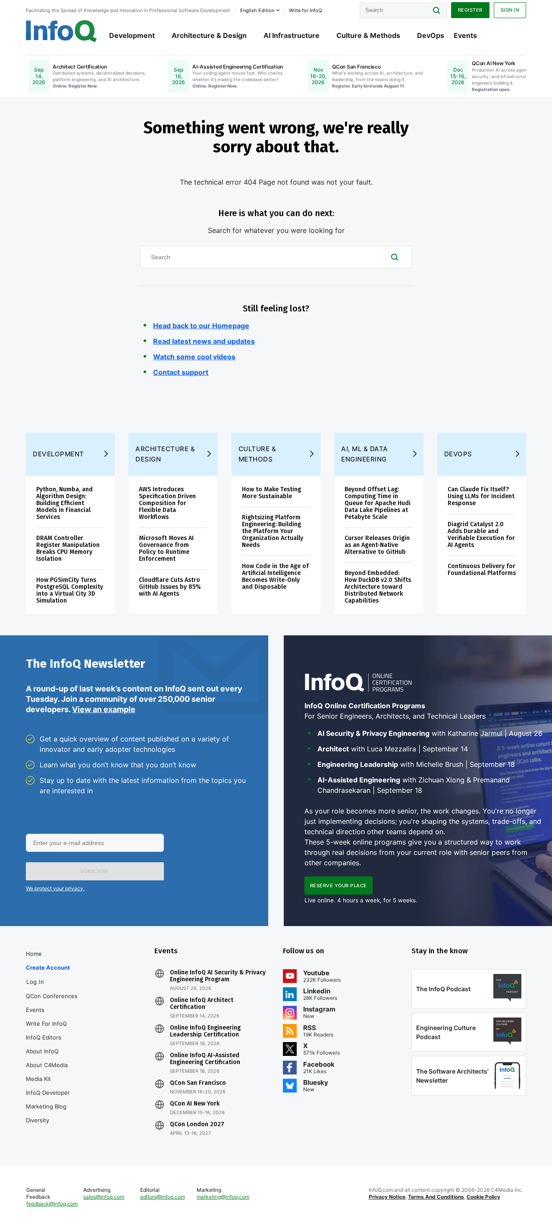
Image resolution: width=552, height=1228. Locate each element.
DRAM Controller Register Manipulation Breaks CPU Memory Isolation (68, 548)
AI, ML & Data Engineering (364, 454)
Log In (35, 981)
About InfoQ (42, 1051)
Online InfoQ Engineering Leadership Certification (205, 1031)
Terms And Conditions (436, 1196)
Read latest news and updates (204, 341)
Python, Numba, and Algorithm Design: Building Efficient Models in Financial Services (64, 503)
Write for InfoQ (46, 1023)
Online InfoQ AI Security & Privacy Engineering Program (218, 976)
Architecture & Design (209, 35)
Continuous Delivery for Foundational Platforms (482, 569)
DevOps (430, 35)
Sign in (510, 10)
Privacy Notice (387, 1196)
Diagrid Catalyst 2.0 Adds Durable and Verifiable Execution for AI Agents (481, 535)
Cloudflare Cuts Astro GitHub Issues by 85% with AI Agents (170, 586)
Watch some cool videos (194, 356)
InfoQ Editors (43, 1037)
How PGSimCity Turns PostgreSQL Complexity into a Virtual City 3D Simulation (69, 590)
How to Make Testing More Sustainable (271, 493)
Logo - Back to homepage (61, 31)
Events (465, 35)
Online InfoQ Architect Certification (201, 1004)
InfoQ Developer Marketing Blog (48, 1099)
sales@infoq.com (103, 1196)
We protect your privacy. (55, 888)
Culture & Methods (368, 35)
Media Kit (38, 1078)
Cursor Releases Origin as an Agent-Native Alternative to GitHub (377, 545)
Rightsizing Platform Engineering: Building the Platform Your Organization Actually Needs (272, 531)
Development (132, 35)
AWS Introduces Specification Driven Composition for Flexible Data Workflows (167, 503)
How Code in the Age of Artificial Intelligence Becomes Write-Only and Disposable (275, 576)
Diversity (37, 1120)
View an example (103, 709)
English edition (257, 10)
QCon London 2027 (197, 1124)
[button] (95, 871)
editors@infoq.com (162, 1196)
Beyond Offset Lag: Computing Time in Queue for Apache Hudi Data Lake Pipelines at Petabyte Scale (378, 503)
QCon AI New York (195, 1103)
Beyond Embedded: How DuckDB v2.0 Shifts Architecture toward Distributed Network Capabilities (378, 586)
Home (34, 953)
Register (470, 10)
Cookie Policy (483, 1196)
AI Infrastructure (291, 35)
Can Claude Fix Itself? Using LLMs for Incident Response (481, 496)
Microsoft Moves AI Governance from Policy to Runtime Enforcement (166, 548)
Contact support (180, 372)
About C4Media (47, 1065)
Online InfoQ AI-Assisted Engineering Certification (205, 1059)
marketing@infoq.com (223, 1196)
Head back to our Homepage (201, 325)
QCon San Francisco (198, 1083)
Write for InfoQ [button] (305, 10)
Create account (48, 967)
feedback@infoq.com (52, 1203)
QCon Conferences (52, 995)
